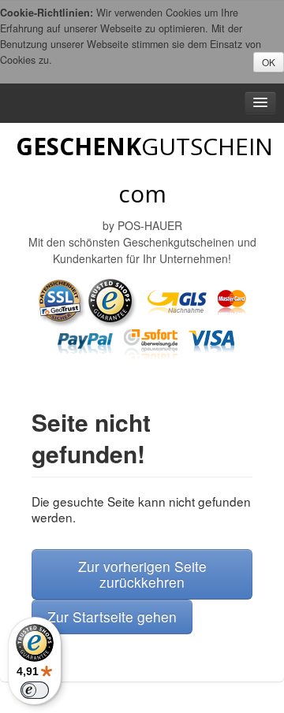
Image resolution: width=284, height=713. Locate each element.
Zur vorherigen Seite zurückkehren (142, 574)
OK (268, 62)
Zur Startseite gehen (112, 616)
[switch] (35, 690)
